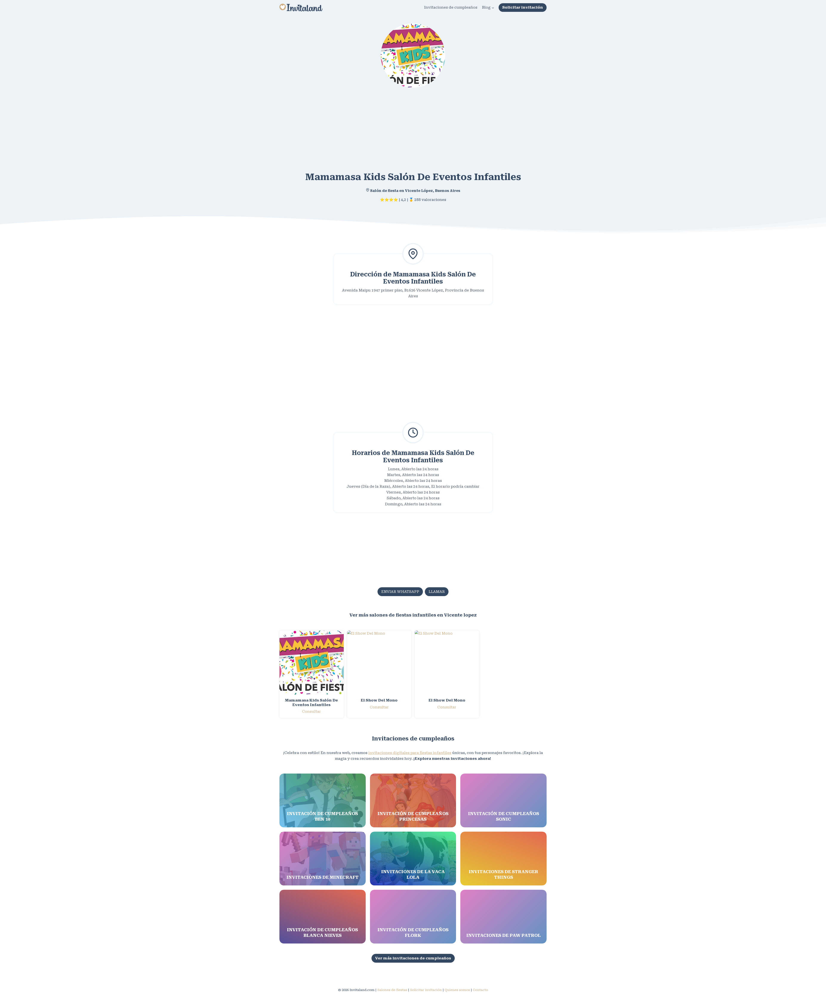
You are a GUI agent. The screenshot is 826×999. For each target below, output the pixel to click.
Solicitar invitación (522, 7)
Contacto (480, 990)
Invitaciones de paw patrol (503, 935)
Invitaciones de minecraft (323, 877)
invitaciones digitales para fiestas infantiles (409, 753)
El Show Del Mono (379, 700)
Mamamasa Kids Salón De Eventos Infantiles (311, 702)
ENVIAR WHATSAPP (400, 591)
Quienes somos (457, 990)
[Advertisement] (408, 126)
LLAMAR (436, 591)
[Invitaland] (300, 7)
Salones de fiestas (392, 990)
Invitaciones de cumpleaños (450, 7)
